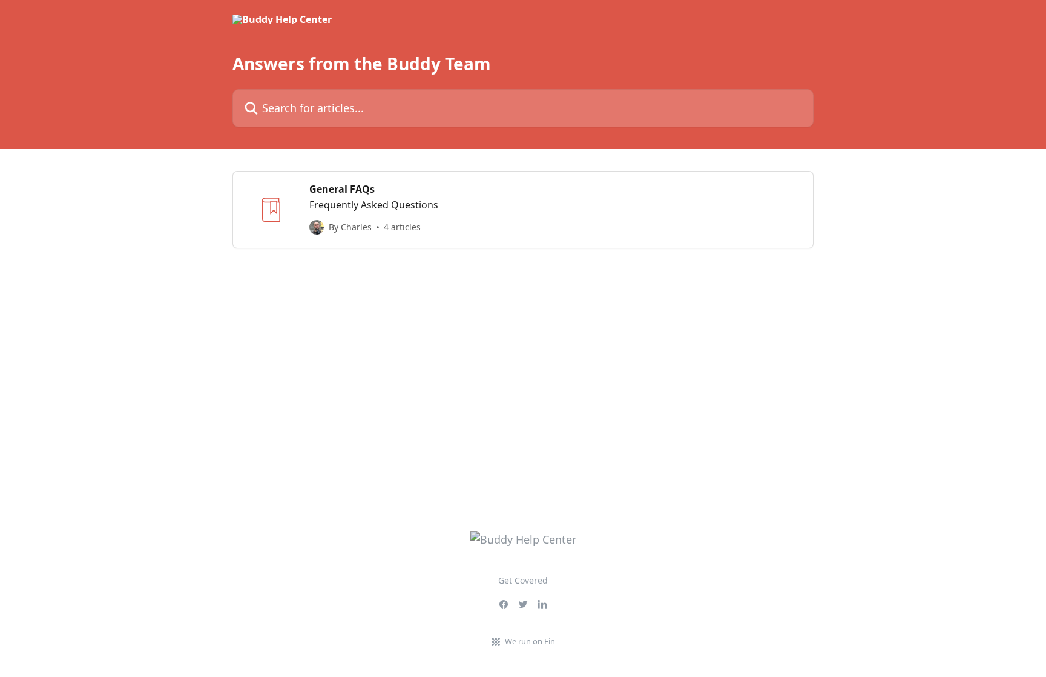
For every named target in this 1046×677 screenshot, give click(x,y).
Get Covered (523, 580)
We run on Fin (530, 641)
